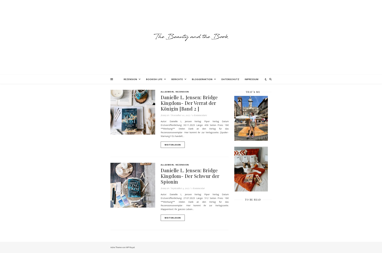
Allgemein (167, 92)
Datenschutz (230, 79)
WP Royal (130, 247)
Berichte (177, 79)
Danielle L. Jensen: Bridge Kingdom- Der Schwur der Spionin (190, 176)
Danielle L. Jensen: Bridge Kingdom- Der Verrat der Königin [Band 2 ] (189, 103)
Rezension (130, 79)
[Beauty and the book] (191, 37)
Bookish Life (154, 79)
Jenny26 (165, 115)
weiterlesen (173, 144)
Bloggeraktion (202, 79)
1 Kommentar (198, 188)
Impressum (251, 79)
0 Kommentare (199, 115)
